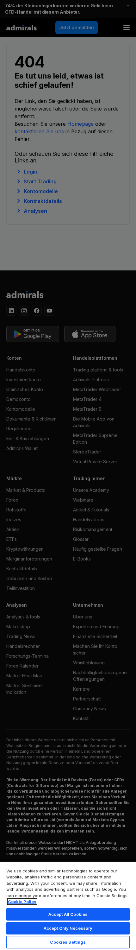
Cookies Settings (68, 942)
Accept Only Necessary (68, 928)
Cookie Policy (22, 901)
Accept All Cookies (68, 914)
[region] (68, 905)
